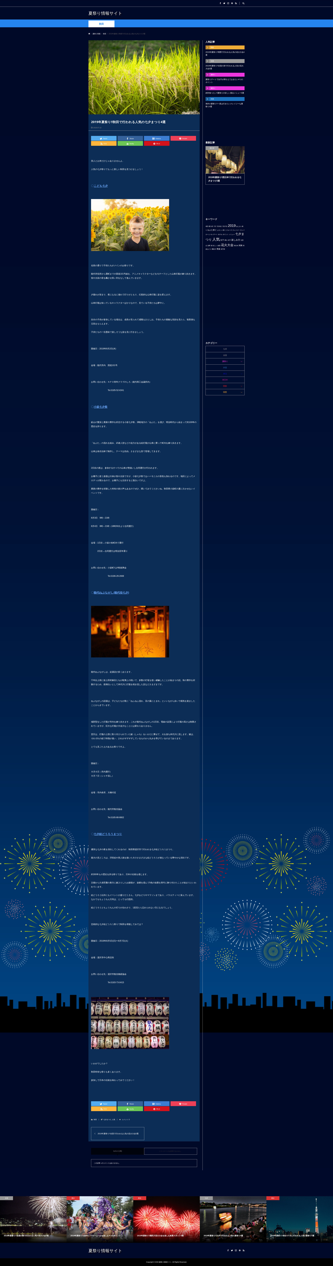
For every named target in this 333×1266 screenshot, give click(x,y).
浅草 (208, 245)
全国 (225, 355)
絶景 (219, 245)
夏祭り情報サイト (105, 13)
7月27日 (224, 226)
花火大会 (227, 245)
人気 (113, 1119)
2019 (232, 226)
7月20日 (219, 226)
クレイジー (236, 230)
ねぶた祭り (212, 230)
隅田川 (214, 249)
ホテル (220, 234)
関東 (240, 245)
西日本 (236, 245)
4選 (207, 226)
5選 (209, 226)
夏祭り (225, 361)
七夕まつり (107, 1119)
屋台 (226, 240)
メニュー (232, 234)
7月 (215, 226)
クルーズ (229, 230)
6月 (212, 226)
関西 (225, 392)
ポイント (226, 234)
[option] (33, 1219)
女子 (222, 240)
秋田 (101, 24)
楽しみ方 (235, 240)
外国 (225, 368)
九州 (225, 349)
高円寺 (223, 249)
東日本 (225, 380)
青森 (218, 249)
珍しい (215, 245)
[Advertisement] (225, 124)
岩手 (229, 240)
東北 (225, 374)
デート (215, 234)
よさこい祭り (221, 230)
